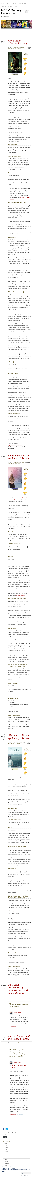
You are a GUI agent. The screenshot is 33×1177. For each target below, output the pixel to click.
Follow (5, 1137)
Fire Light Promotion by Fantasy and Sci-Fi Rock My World (18, 989)
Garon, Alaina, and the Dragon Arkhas (19, 1037)
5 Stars (22, 462)
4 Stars (22, 47)
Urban (19, 48)
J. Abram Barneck (17, 1012)
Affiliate (10, 6)
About (15, 6)
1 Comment (28, 462)
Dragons (20, 1042)
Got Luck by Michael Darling (17, 42)
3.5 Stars (6, 1151)
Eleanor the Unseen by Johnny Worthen (19, 737)
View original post (13, 1026)
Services (3, 6)
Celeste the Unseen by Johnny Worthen (19, 457)
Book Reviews (22, 3)
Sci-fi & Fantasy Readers (11, 12)
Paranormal (17, 463)
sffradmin (15, 997)
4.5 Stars (6, 1155)
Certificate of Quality (20, 595)
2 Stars (6, 1145)
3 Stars (6, 1149)
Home (2, 3)
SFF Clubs (8, 3)
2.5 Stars (6, 1147)
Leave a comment (29, 48)
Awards (15, 3)
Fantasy (16, 48)
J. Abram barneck (16, 47)
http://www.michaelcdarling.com (15, 445)
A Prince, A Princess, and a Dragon (19, 1066)
